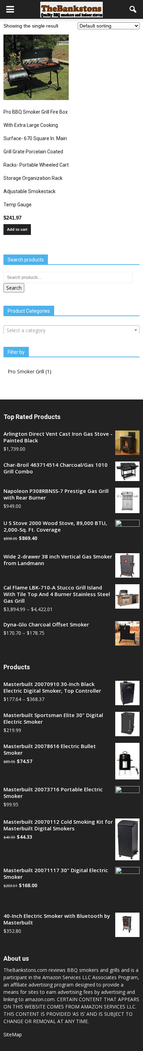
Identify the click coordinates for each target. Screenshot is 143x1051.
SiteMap (12, 1034)
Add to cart (17, 229)
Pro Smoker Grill (26, 371)
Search (14, 287)
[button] (133, 9)
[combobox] (71, 330)
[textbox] (71, 330)
